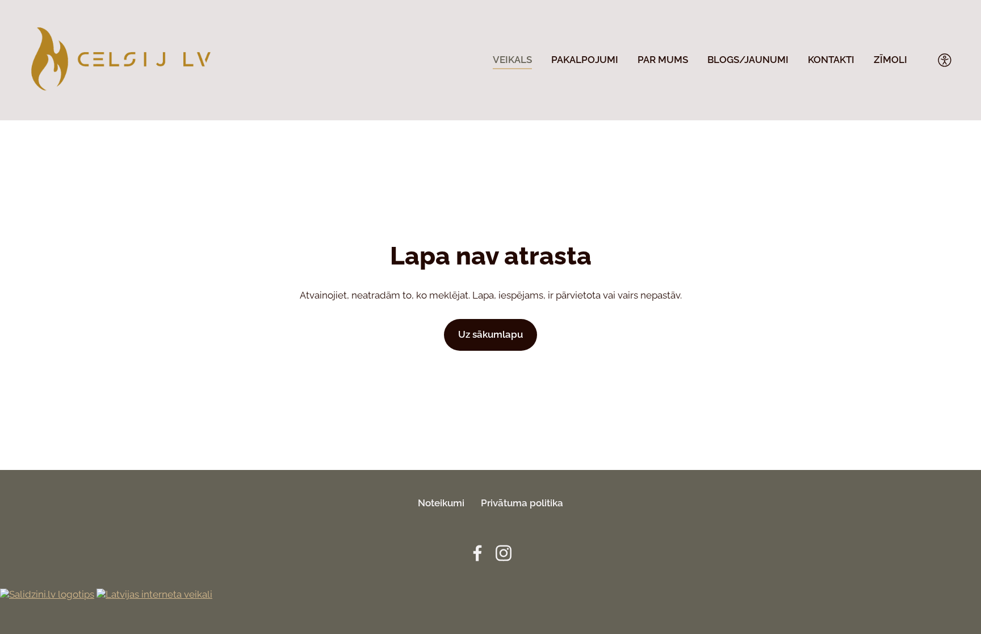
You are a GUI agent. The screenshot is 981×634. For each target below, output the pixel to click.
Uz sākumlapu (490, 334)
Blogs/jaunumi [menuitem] (748, 59)
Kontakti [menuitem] (831, 59)
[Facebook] (477, 553)
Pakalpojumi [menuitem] (584, 59)
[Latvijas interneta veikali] (154, 594)
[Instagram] (503, 553)
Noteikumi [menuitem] (441, 503)
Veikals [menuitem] (512, 59)
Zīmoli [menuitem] (890, 59)
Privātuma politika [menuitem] (522, 503)
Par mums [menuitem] (663, 59)
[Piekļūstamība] (944, 60)
